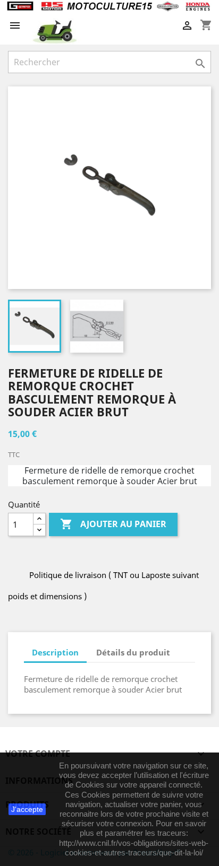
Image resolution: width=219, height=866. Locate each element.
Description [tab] (55, 652)
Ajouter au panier (113, 524)
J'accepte (27, 809)
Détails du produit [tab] (133, 652)
